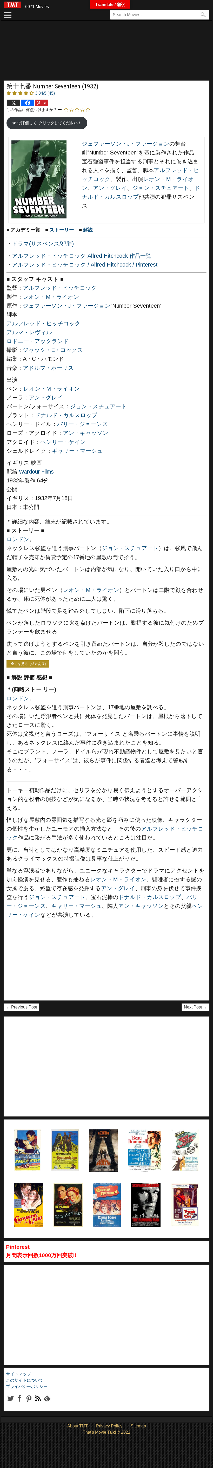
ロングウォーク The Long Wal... (102, 1142)
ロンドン (17, 539)
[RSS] (28, 1402)
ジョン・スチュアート (160, 188)
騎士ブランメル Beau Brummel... (143, 1142)
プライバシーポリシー (27, 1386)
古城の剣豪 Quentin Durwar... (106, 1195)
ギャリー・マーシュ (77, 451)
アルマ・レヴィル (29, 332)
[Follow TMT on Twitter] (10, 1402)
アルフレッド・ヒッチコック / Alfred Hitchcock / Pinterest (85, 265)
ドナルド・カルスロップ (66, 415)
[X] (13, 103)
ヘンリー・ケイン (63, 442)
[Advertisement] (106, 53)
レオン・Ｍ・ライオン (51, 297)
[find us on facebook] (19, 1402)
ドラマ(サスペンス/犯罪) (43, 244)
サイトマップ (18, 1374)
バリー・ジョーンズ (82, 424)
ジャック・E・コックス (53, 350)
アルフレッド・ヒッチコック (60, 288)
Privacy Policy (109, 1426)
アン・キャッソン (85, 433)
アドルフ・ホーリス (48, 368)
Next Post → (195, 1007)
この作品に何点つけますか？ (31, 109)
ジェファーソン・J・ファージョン (125, 144)
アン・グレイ (110, 188)
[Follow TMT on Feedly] (46, 1402)
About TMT (77, 1426)
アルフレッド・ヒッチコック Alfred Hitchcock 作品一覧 (81, 256)
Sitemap (138, 1426)
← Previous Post (21, 1007)
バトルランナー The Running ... (144, 1195)
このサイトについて (24, 1380)
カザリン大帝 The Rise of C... (27, 1195)
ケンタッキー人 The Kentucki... (64, 1142)
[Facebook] (27, 103)
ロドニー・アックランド (37, 341)
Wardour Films (36, 472)
